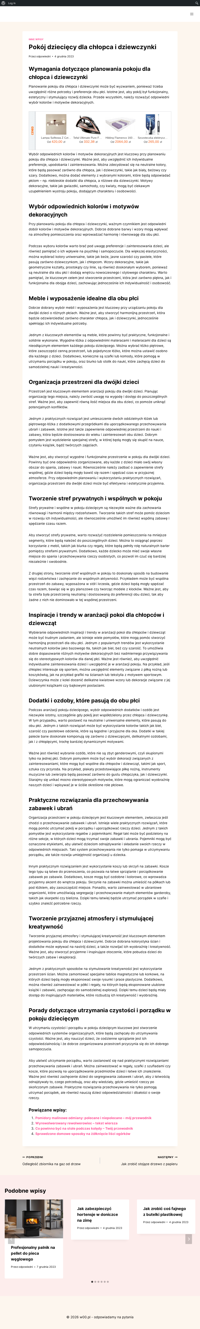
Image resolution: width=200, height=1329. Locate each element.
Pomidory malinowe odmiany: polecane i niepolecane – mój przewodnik (93, 1118)
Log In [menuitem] (12, 3)
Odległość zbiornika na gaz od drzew (51, 1161)
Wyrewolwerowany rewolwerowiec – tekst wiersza (76, 1123)
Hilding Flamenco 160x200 (120, 137)
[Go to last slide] (11, 1239)
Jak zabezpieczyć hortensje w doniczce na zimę (97, 1214)
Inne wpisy (36, 39)
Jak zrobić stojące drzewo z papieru (149, 1161)
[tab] (92, 1282)
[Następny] (188, 1239)
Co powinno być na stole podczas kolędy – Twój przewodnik (84, 1128)
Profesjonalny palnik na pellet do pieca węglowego (33, 1253)
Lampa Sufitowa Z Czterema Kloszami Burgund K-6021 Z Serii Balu (56, 137)
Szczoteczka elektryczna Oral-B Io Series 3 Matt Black (153, 137)
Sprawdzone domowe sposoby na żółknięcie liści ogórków (82, 1134)
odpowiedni (43, 56)
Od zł (56, 142)
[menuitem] (3, 3)
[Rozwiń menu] (191, 14)
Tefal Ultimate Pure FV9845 (88, 137)
